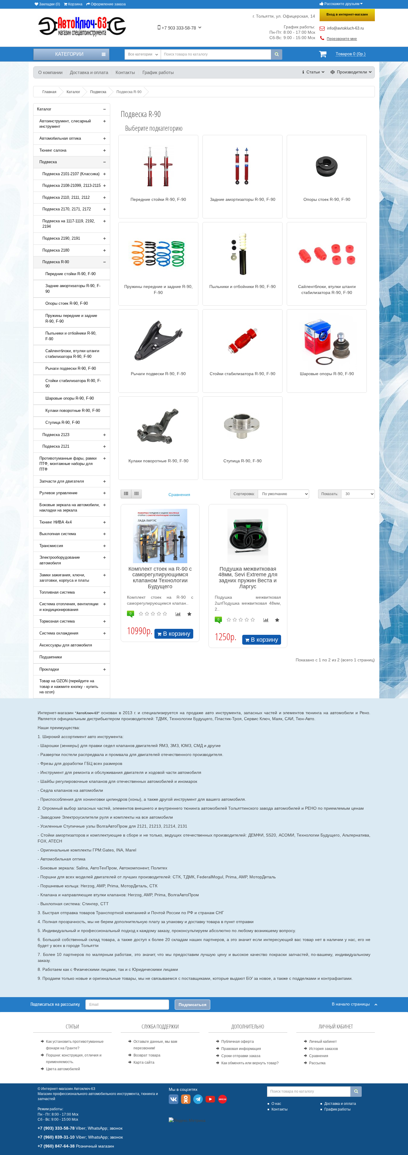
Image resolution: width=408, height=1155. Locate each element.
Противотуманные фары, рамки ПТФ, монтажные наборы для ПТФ (67, 464)
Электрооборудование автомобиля (59, 560)
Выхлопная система (57, 534)
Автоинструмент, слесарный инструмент (65, 124)
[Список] (126, 493)
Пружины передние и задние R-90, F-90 (71, 318)
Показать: (329, 494)
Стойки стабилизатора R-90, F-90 (73, 383)
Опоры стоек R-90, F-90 (66, 303)
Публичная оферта (237, 1042)
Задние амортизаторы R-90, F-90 (72, 289)
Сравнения (179, 494)
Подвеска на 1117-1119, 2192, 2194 (68, 224)
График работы (158, 72)
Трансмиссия (51, 545)
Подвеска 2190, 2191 (61, 238)
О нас (276, 1104)
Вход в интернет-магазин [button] (347, 14)
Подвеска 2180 (55, 250)
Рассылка (317, 1063)
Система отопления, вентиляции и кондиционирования (68, 607)
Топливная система (57, 592)
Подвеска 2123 (55, 434)
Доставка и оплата (89, 72)
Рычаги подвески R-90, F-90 (70, 368)
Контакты (125, 72)
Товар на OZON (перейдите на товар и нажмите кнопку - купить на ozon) (68, 686)
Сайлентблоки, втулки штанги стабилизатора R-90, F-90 (72, 354)
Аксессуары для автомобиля (65, 645)
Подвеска (48, 162)
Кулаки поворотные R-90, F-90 (72, 410)
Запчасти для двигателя (61, 481)
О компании (50, 72)
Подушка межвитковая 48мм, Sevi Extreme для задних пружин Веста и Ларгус (247, 577)
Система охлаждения (58, 633)
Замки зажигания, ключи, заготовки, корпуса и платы (64, 578)
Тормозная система (57, 621)
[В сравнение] (178, 614)
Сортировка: (244, 494)
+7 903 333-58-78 (178, 27)
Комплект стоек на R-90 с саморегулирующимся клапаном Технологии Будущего (160, 577)
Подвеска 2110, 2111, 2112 (66, 197)
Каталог (44, 109)
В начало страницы (353, 1004)
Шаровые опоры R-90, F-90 (69, 398)
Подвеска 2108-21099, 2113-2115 (71, 185)
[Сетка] (136, 493)
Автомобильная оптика (60, 138)
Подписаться (192, 1004)
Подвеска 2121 (55, 446)
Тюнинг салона (52, 150)
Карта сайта (144, 1062)
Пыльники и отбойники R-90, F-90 (70, 336)
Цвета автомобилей (63, 1069)
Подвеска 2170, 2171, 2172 (66, 209)
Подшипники (50, 657)
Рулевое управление (58, 493)
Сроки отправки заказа (240, 1056)
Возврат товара (147, 1055)
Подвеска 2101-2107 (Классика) (70, 174)
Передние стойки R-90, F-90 (70, 274)
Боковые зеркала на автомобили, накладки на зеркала (69, 508)
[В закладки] (189, 614)
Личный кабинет (323, 1042)
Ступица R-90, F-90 (62, 422)
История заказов (323, 1049)
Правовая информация (241, 1049)
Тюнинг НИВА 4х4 (55, 522)
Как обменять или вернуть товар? (250, 1063)
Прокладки (49, 669)
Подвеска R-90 (55, 262)
